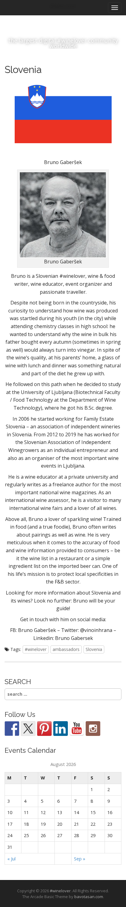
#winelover (35, 649)
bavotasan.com (88, 896)
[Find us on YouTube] (76, 728)
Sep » (79, 859)
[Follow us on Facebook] (12, 728)
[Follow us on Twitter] (28, 728)
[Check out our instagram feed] (93, 728)
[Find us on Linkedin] (60, 728)
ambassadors (66, 649)
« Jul (11, 859)
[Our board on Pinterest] (44, 728)
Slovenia (94, 649)
